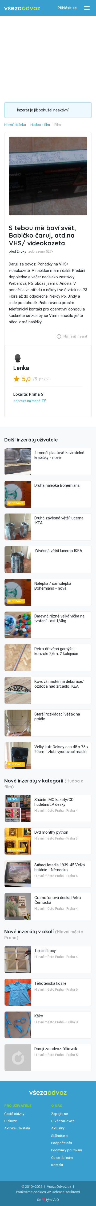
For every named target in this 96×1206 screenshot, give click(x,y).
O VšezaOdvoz (62, 1121)
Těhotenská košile (50, 983)
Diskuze (10, 1121)
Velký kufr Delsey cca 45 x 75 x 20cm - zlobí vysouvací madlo (61, 749)
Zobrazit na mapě (27, 401)
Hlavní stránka (15, 125)
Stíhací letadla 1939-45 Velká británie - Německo (59, 867)
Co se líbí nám (62, 1158)
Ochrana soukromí (66, 1192)
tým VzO (52, 1200)
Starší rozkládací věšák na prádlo (57, 716)
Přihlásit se (67, 8)
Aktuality (58, 1128)
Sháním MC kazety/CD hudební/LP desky (54, 802)
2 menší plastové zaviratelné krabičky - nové (59, 455)
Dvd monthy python (51, 832)
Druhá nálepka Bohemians (57, 485)
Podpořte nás (61, 1143)
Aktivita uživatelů (17, 1128)
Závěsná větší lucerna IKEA (58, 550)
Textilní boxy (45, 950)
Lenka (21, 368)
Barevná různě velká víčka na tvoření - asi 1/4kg (59, 618)
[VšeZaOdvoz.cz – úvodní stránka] (22, 8)
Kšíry (38, 1016)
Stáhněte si (59, 1136)
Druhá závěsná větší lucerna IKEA (58, 520)
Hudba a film (40, 125)
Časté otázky (14, 1114)
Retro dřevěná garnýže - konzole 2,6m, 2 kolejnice (56, 651)
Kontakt (57, 1165)
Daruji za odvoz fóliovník (55, 1048)
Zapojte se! (60, 1114)
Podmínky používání (66, 1150)
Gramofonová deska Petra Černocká (57, 900)
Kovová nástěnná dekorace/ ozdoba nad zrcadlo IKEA (59, 684)
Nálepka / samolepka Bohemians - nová (52, 586)
